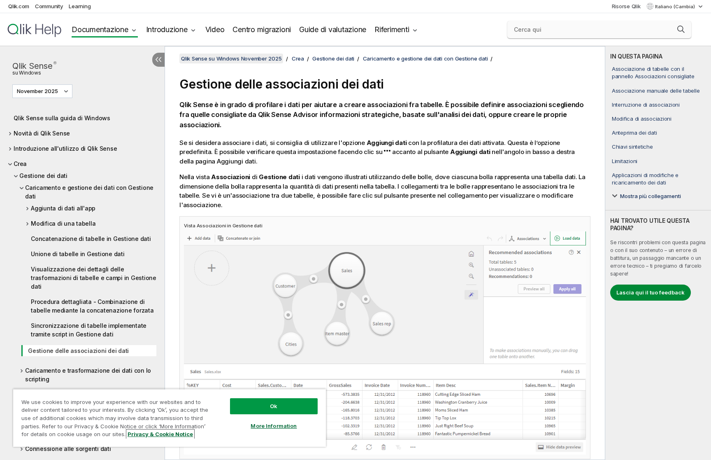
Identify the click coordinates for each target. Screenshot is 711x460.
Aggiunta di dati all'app (63, 208)
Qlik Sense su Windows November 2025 (231, 58)
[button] (681, 29)
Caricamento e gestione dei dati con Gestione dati (89, 192)
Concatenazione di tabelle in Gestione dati (91, 238)
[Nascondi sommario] (158, 60)
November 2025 (37, 91)
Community (49, 6)
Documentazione (100, 29)
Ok (273, 406)
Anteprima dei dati (634, 132)
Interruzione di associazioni (646, 104)
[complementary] (658, 253)
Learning (80, 6)
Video (215, 29)
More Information (274, 426)
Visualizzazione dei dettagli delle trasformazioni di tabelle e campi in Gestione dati (93, 278)
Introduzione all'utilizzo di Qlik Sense (65, 148)
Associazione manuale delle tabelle (656, 90)
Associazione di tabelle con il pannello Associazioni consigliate (653, 72)
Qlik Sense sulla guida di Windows (62, 117)
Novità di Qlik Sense (42, 133)
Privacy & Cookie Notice (160, 434)
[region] (169, 418)
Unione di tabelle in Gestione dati (78, 253)
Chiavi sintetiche (632, 146)
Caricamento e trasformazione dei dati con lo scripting (88, 375)
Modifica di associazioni (642, 118)
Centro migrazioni (261, 29)
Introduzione (167, 29)
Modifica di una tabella (63, 223)
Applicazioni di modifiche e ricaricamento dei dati (645, 179)
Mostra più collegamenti (650, 196)
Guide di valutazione (332, 29)
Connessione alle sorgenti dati (68, 448)
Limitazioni (624, 161)
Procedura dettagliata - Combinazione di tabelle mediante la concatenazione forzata (92, 306)
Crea (20, 163)
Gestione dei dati (43, 175)
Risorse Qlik (626, 6)
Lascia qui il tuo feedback (650, 292)
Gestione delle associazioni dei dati (78, 350)
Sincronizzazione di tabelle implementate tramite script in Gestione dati (88, 330)
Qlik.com (18, 6)
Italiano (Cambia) (675, 6)
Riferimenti (391, 29)
